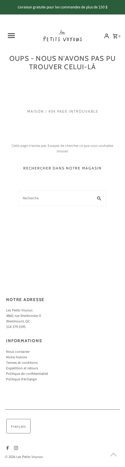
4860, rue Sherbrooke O (23, 316)
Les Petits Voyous (19, 310)
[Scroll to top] (113, 455)
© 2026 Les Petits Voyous (24, 457)
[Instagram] (15, 448)
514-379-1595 (16, 327)
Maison (35, 111)
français (18, 426)
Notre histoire (16, 357)
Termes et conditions (22, 363)
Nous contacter (18, 352)
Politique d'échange (21, 379)
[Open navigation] (15, 35)
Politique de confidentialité (27, 374)
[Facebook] (7, 448)
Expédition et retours (22, 368)
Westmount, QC (18, 321)
